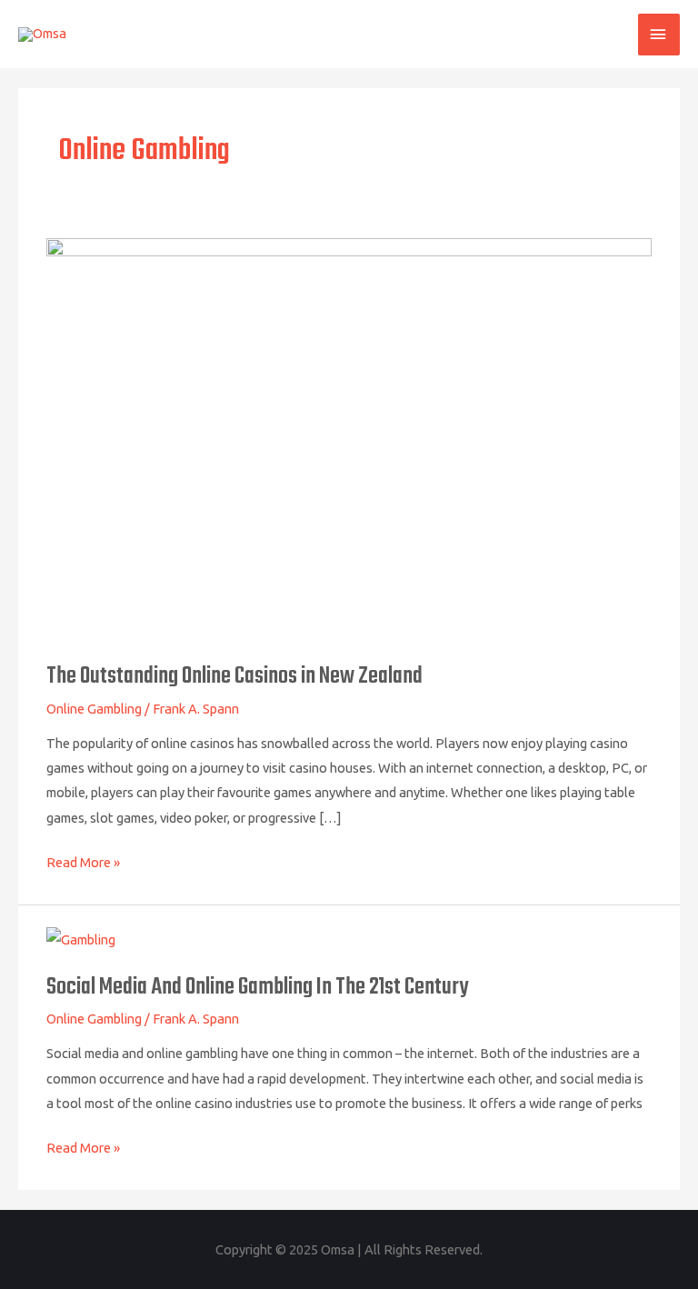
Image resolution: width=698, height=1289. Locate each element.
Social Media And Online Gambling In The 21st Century (257, 987)
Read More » (83, 860)
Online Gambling (94, 708)
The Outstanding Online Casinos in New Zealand (234, 676)
